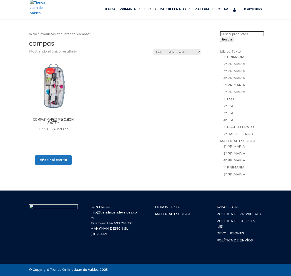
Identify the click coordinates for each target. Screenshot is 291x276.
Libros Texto (230, 52)
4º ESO (229, 120)
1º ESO (228, 99)
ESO (147, 9)
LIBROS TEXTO (168, 207)
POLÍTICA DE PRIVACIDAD (238, 214)
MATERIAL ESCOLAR (211, 9)
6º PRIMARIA (234, 92)
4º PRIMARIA (234, 78)
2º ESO (229, 106)
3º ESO (229, 113)
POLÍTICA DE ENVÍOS (234, 240)
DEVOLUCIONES (230, 233)
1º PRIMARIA (233, 57)
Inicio (33, 34)
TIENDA (109, 9)
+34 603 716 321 (120, 223)
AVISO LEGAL (227, 207)
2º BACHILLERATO (239, 134)
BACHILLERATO (173, 9)
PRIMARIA (128, 9)
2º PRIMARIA (234, 64)
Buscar (227, 39)
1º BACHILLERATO (238, 127)
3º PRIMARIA (234, 71)
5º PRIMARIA (234, 85)
